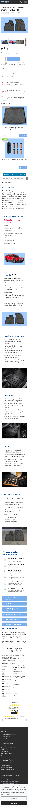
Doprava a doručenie (6, 763)
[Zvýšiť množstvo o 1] (6, 58)
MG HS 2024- (5, 655)
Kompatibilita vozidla (14, 655)
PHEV (18, 198)
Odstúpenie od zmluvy (6, 753)
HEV (3, 198)
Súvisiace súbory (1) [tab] (18, 178)
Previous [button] (2, 720)
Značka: (15, 12)
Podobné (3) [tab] (9, 178)
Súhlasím (14, 803)
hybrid (24, 196)
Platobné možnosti (5, 749)
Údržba (13, 658)
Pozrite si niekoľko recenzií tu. (14, 708)
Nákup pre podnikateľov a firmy (9, 747)
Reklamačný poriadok (6, 767)
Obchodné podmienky (6, 765)
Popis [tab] (3, 178)
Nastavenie (14, 798)
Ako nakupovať (4, 745)
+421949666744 (7, 736)
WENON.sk (6, 738)
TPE (6, 63)
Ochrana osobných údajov (7, 769)
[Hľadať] (17, 1)
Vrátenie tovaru (4, 751)
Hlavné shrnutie (11, 660)
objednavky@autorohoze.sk (10, 734)
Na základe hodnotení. (14, 707)
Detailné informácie (6, 68)
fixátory (19, 403)
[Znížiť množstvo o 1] (6, 60)
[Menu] (25, 1)
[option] (14, 721)
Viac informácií (5, 794)
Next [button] (26, 720)
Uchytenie (9, 658)
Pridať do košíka (14, 59)
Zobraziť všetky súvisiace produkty (14, 174)
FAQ (2, 755)
